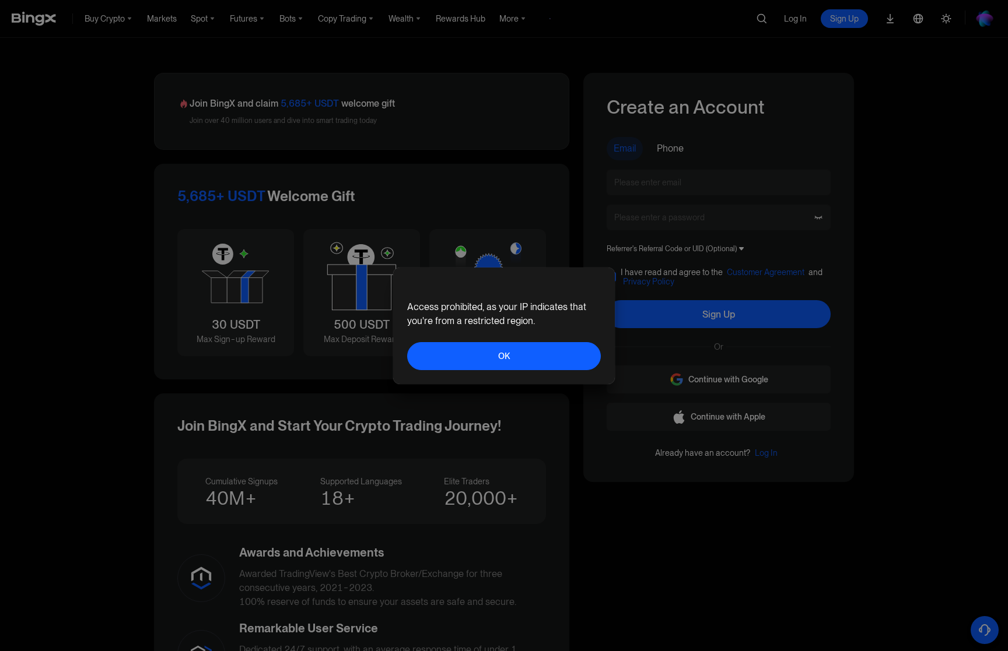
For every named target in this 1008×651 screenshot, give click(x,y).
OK (504, 356)
